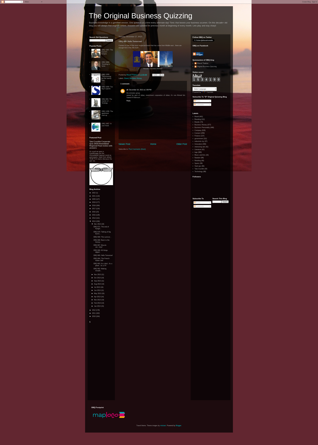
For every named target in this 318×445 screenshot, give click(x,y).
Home (153, 144)
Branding (198, 119)
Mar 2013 (97, 300)
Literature (198, 149)
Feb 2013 (97, 303)
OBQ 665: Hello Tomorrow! (103, 255)
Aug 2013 (97, 284)
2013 (94, 221)
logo (196, 152)
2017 (94, 208)
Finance (197, 136)
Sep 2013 (97, 281)
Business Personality (202, 127)
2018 (94, 205)
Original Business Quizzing (207, 66)
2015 (94, 215)
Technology (199, 171)
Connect (197, 133)
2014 (94, 218)
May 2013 (98, 293)
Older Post (181, 144)
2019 (94, 202)
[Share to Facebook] (160, 75)
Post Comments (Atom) (137, 149)
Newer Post (124, 144)
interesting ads (200, 147)
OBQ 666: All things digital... (100, 251)
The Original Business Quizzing (140, 16)
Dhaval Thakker (202, 63)
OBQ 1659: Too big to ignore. (107, 88)
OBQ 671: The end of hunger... (101, 228)
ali (127, 90)
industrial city (199, 141)
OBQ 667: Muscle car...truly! (99, 246)
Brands (197, 122)
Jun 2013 (97, 290)
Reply (128, 101)
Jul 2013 (97, 287)
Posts (198, 101)
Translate (209, 92)
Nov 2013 (97, 274)
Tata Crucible (199, 169)
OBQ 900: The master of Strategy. (107, 101)
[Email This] (153, 75)
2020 (94, 199)
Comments (200, 104)
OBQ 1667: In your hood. (107, 125)
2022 (94, 193)
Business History (136, 78)
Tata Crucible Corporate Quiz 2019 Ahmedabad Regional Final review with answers (100, 144)
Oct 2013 (97, 278)
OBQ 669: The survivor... (102, 237)
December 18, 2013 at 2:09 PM (140, 90)
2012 (94, 310)
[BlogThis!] (156, 75)
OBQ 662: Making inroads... (99, 270)
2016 (94, 212)
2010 (94, 316)
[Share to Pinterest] (163, 75)
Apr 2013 (97, 297)
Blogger (178, 425)
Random (197, 158)
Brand (126, 78)
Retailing (198, 160)
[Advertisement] (101, 361)
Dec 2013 (97, 224)
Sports (197, 163)
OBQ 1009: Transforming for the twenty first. (106, 77)
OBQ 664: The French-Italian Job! (101, 259)
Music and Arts (200, 155)
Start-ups (198, 166)
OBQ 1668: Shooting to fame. (106, 64)
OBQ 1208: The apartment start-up (107, 113)
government (199, 138)
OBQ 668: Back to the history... (101, 241)
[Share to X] (158, 75)
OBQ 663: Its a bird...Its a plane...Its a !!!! (102, 264)
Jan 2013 (97, 306)
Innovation (198, 144)
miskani (163, 425)
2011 (94, 313)
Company (198, 130)
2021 (94, 196)
